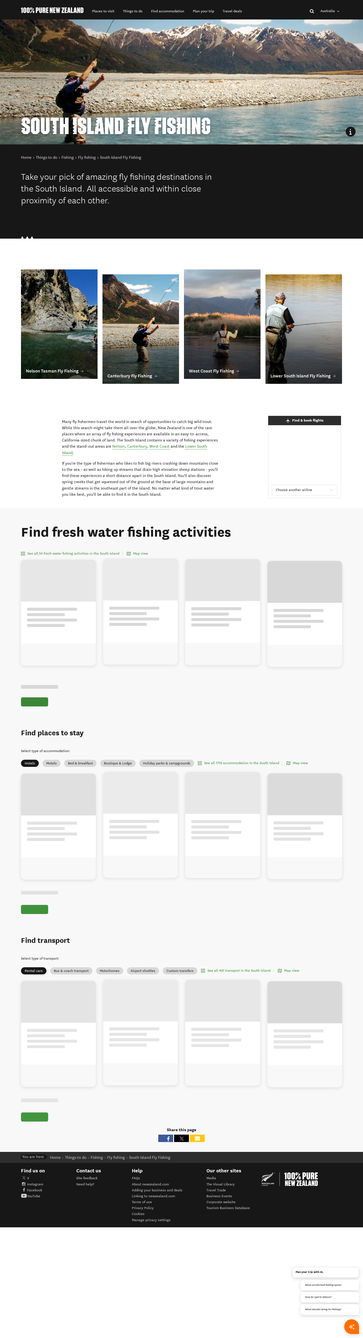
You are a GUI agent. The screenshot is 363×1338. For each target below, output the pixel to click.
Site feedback (87, 1178)
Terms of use (142, 1202)
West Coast (159, 446)
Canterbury (137, 446)
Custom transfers (180, 971)
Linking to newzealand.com (153, 1196)
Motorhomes (110, 971)
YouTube (33, 1196)
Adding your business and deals (157, 1190)
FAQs (136, 1178)
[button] (103, 11)
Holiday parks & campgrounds (166, 763)
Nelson (118, 446)
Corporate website (221, 1202)
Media (211, 1178)
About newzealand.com (150, 1184)
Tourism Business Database (228, 1208)
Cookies (138, 1214)
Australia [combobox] (328, 11)
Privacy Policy (143, 1208)
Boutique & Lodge (118, 763)
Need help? (85, 1184)
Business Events (219, 1196)
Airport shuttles (143, 971)
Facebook (34, 1190)
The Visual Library (220, 1184)
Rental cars (34, 971)
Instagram (35, 1184)
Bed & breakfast (80, 763)
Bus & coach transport (71, 971)
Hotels (30, 763)
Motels (51, 763)
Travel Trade (216, 1190)
